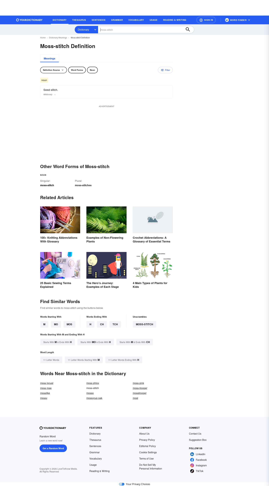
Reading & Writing (99, 471)
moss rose (46, 388)
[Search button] (189, 29)
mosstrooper (139, 393)
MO (56, 324)
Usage (93, 465)
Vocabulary (95, 458)
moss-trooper (140, 388)
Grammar (94, 452)
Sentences (95, 446)
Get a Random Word (53, 448)
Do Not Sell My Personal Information (150, 466)
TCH (115, 324)
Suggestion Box (198, 440)
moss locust (46, 383)
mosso (90, 393)
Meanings (49, 58)
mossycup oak (94, 398)
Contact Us (195, 433)
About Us (144, 433)
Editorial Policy (147, 446)
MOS (69, 324)
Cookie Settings (148, 452)
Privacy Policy (147, 440)
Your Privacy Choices (138, 484)
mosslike (45, 393)
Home (43, 37)
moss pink (138, 383)
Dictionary (83, 29)
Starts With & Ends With (57, 342)
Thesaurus (95, 440)
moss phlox (92, 383)
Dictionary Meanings (58, 37)
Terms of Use (146, 458)
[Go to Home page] (29, 20)
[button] (206, 20)
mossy (43, 398)
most (135, 398)
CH (102, 324)
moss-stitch (144, 324)
